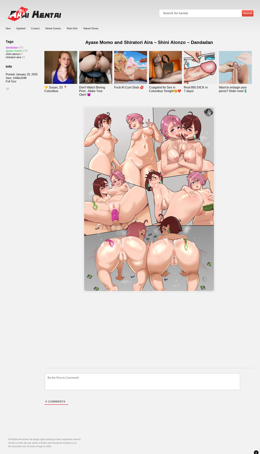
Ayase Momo (14, 50)
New (8, 28)
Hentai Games (53, 28)
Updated (20, 28)
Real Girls (72, 28)
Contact (35, 28)
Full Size (11, 81)
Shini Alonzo (13, 54)
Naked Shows (91, 28)
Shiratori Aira (13, 57)
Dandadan (12, 47)
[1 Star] (8, 89)
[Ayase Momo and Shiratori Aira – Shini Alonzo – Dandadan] (149, 199)
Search (247, 13)
